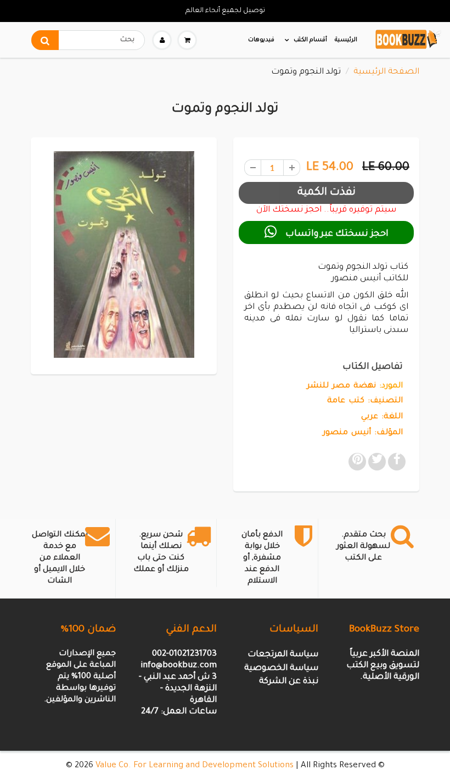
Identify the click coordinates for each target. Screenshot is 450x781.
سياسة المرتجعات (283, 655)
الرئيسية (346, 40)
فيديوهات (261, 40)
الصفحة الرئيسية (386, 72)
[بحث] (45, 40)
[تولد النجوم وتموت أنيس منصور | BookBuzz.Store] (124, 254)
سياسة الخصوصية (281, 668)
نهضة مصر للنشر (341, 386)
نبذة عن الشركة (288, 681)
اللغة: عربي (382, 417)
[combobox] (88, 40)
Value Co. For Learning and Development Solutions (194, 766)
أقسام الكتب (310, 40)
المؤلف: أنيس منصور (363, 433)
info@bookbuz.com (178, 666)
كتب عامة (345, 401)
